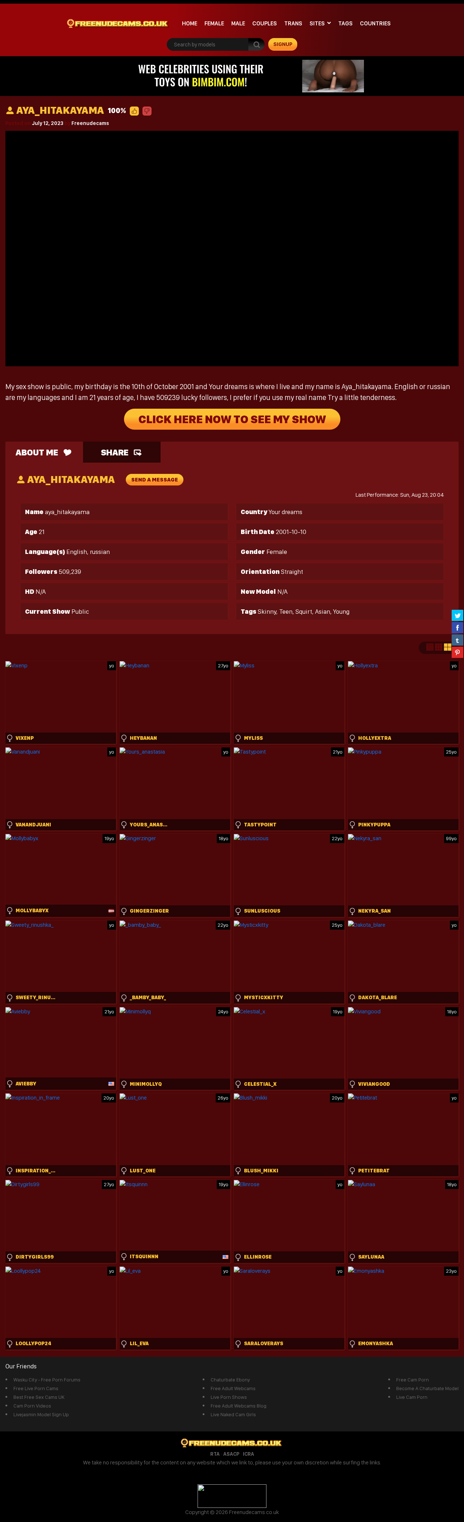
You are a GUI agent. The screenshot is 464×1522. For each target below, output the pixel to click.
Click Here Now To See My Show (232, 419)
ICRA (248, 1454)
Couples (264, 23)
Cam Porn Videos (32, 1406)
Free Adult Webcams (233, 1388)
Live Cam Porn (411, 1397)
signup (283, 44)
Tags (345, 23)
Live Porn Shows (229, 1397)
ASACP (231, 1454)
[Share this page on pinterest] (457, 652)
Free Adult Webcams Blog (238, 1406)
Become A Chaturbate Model (427, 1388)
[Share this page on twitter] (457, 615)
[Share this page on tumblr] (457, 640)
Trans (293, 23)
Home (189, 23)
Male (238, 23)
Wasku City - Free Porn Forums (46, 1380)
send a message (154, 479)
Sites (317, 23)
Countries (375, 23)
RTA (215, 1454)
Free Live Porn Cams (35, 1388)
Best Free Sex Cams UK (39, 1397)
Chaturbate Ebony (230, 1380)
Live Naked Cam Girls (233, 1414)
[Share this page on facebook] (457, 627)
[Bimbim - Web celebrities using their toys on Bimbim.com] (232, 75)
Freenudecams (90, 123)
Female (214, 23)
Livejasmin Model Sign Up (41, 1414)
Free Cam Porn (412, 1380)
